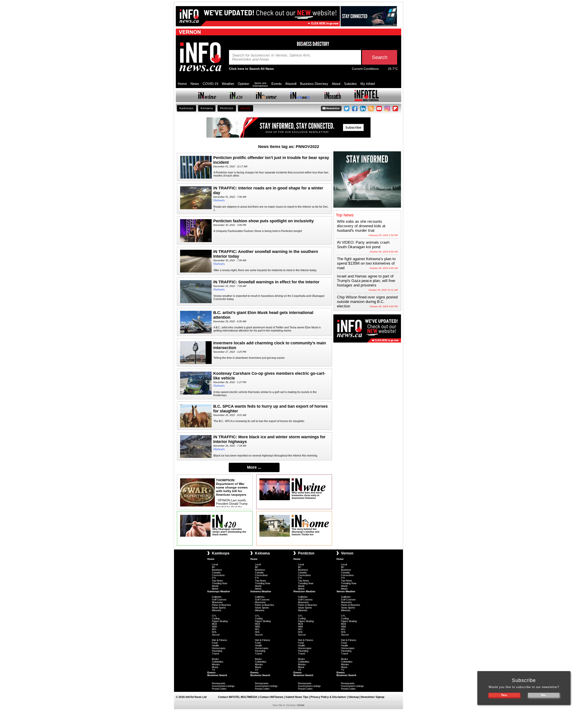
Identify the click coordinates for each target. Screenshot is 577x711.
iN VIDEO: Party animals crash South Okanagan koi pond (363, 244)
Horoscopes (218, 648)
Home (182, 84)
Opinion (243, 84)
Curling (216, 618)
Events (276, 84)
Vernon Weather (346, 591)
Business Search (217, 675)
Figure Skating (220, 621)
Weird (215, 588)
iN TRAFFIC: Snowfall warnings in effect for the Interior (266, 282)
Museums (217, 602)
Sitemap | (354, 697)
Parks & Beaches (221, 605)
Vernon (245, 108)
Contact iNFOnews (271, 697)
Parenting (217, 651)
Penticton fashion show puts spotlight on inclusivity (263, 221)
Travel (215, 653)
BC (213, 567)
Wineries (216, 610)
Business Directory (314, 84)
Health (215, 645)
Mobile (301, 705)
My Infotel (367, 84)
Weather (228, 84)
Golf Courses (219, 599)
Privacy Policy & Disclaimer (328, 697)
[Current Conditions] (383, 70)
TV (213, 669)
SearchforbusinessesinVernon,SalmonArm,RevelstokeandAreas (271, 57)
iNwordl (290, 84)
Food (215, 642)
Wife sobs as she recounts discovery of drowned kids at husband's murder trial (361, 226)
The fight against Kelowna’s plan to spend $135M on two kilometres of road (366, 263)
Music (215, 667)
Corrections (218, 575)
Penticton (227, 108)
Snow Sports (219, 607)
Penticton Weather (304, 591)
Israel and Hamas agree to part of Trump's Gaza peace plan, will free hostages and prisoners (366, 280)
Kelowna (207, 108)
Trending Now (219, 583)
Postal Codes (219, 688)
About (336, 84)
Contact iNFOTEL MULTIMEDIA (237, 697)
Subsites (350, 84)
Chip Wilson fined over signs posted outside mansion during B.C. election (367, 301)
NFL (214, 629)
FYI (214, 578)
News (194, 84)
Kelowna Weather (260, 591)
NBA (214, 626)
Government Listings (223, 686)
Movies (216, 664)
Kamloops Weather (218, 591)
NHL (214, 632)
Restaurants (218, 683)
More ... (254, 467)
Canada (216, 572)
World (215, 586)
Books (215, 659)
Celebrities (217, 661)
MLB (214, 623)
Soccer (216, 634)
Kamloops (186, 108)
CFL (214, 615)
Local (215, 564)
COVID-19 (210, 84)
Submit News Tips (296, 697)
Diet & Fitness (219, 640)
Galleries (217, 596)
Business (217, 569)
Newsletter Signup (372, 697)
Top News (217, 580)
